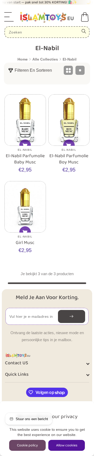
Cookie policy (27, 445)
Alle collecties (45, 59)
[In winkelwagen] (25, 145)
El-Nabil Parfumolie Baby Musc (25, 159)
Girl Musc (25, 243)
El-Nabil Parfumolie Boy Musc (68, 159)
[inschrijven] (71, 316)
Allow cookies (66, 445)
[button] (9, 17)
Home (22, 59)
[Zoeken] (83, 31)
